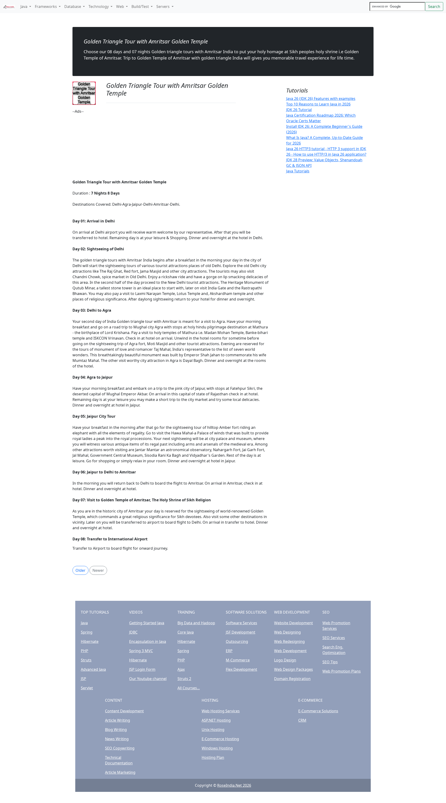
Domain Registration (292, 678)
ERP (229, 650)
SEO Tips (330, 661)
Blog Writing (116, 729)
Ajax (181, 669)
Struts (86, 660)
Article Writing (117, 720)
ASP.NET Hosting (216, 720)
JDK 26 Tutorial (299, 109)
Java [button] (24, 6)
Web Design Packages (293, 669)
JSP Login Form (142, 669)
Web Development (290, 650)
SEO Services (333, 637)
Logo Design (285, 660)
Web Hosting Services (221, 711)
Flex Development (241, 669)
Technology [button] (99, 6)
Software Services (241, 622)
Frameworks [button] (46, 6)
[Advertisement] (170, 146)
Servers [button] (163, 6)
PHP (84, 650)
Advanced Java (93, 669)
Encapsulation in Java (147, 641)
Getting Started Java (146, 622)
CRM (302, 720)
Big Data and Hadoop (196, 622)
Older (80, 570)
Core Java (185, 632)
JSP (83, 678)
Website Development (293, 622)
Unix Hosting (213, 729)
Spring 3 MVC (141, 650)
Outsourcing (237, 641)
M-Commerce (238, 660)
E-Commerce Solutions (318, 711)
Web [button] (120, 6)
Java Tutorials (297, 171)
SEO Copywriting (119, 748)
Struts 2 (184, 678)
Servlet (87, 688)
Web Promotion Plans (341, 671)
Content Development (124, 711)
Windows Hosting (217, 748)
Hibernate (89, 641)
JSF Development (240, 632)
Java (84, 622)
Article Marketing (120, 772)
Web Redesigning (289, 641)
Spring (86, 632)
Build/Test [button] (140, 6)
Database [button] (73, 6)
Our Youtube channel (148, 678)
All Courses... (188, 688)
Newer (98, 570)
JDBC (133, 632)
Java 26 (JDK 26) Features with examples (320, 98)
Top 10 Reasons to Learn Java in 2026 (318, 104)
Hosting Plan (213, 757)
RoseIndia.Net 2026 (234, 785)
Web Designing (287, 632)
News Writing (117, 738)
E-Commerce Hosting (220, 738)
